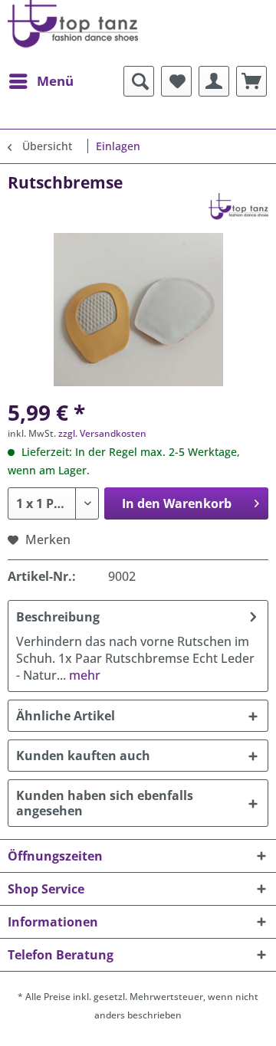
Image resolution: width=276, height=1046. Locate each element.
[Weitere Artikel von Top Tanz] (238, 206)
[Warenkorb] (251, 81)
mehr (83, 675)
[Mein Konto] (214, 81)
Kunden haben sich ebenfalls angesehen (104, 803)
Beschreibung (58, 616)
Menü (55, 81)
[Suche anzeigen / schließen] (138, 81)
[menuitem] (40, 81)
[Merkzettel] (176, 81)
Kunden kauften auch (83, 755)
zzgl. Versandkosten (102, 433)
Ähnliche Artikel (65, 715)
